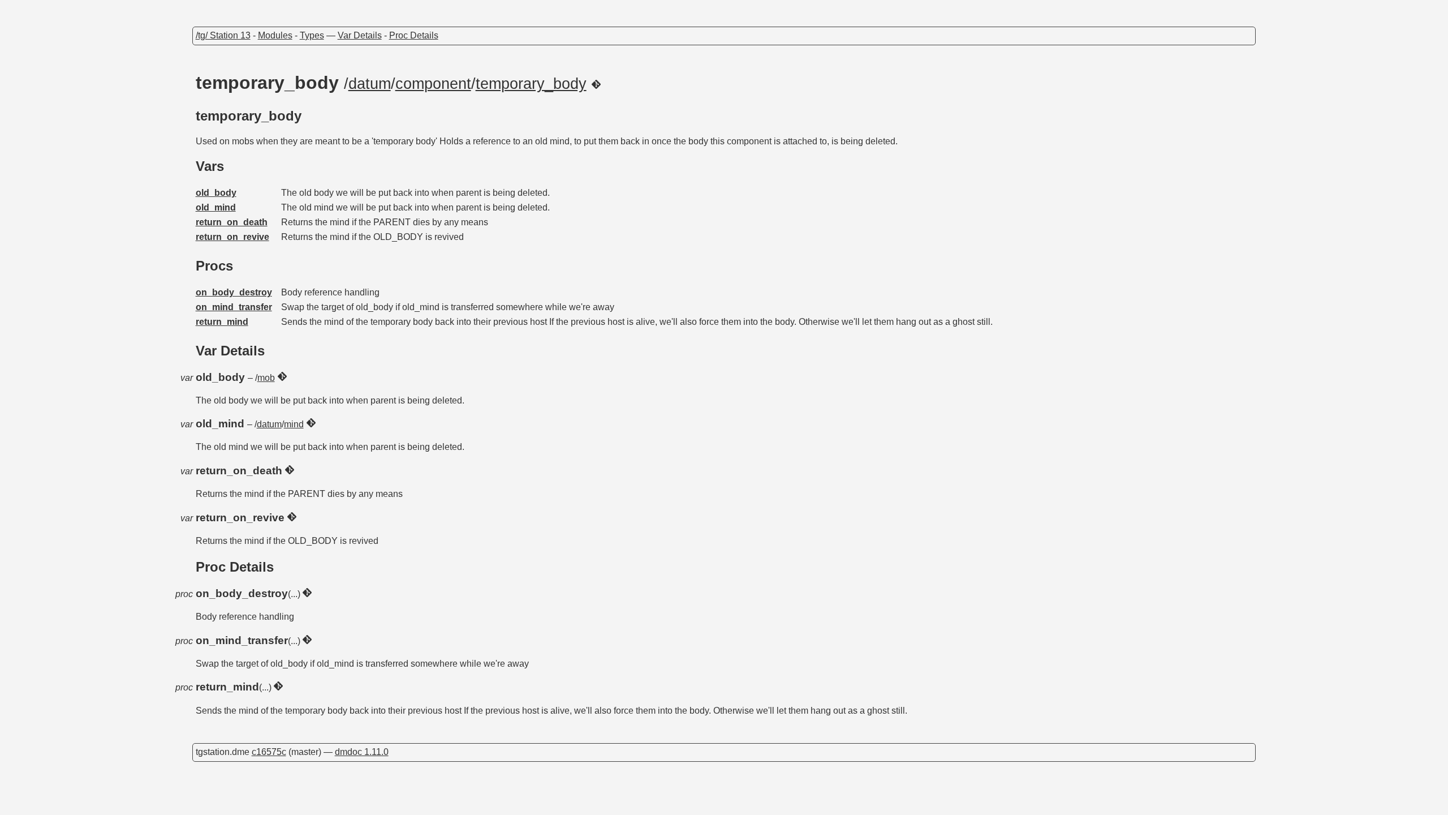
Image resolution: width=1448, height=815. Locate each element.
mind (294, 424)
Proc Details (413, 35)
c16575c (269, 752)
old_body (216, 193)
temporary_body (531, 83)
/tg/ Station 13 (223, 35)
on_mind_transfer (234, 307)
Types (312, 35)
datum (369, 83)
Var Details (360, 35)
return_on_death (232, 222)
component (433, 83)
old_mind (216, 207)
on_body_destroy (234, 292)
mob (266, 378)
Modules (275, 35)
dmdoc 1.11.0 (362, 752)
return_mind (222, 322)
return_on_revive (232, 237)
